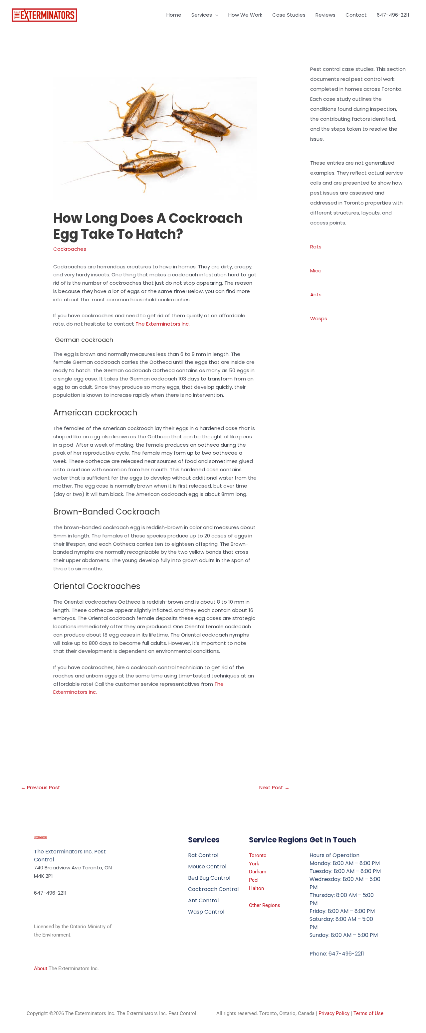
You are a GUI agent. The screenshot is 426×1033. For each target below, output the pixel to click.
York (254, 864)
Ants (315, 294)
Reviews (325, 14)
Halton (256, 888)
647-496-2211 (393, 14)
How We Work (245, 14)
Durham (257, 872)
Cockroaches (69, 248)
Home (173, 14)
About (40, 968)
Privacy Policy (334, 1013)
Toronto (258, 855)
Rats (315, 246)
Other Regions (264, 905)
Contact (356, 14)
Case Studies (289, 14)
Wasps (318, 318)
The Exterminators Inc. (163, 323)
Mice (315, 270)
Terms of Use (368, 1013)
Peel (254, 880)
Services (201, 14)
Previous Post (40, 787)
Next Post (274, 787)
